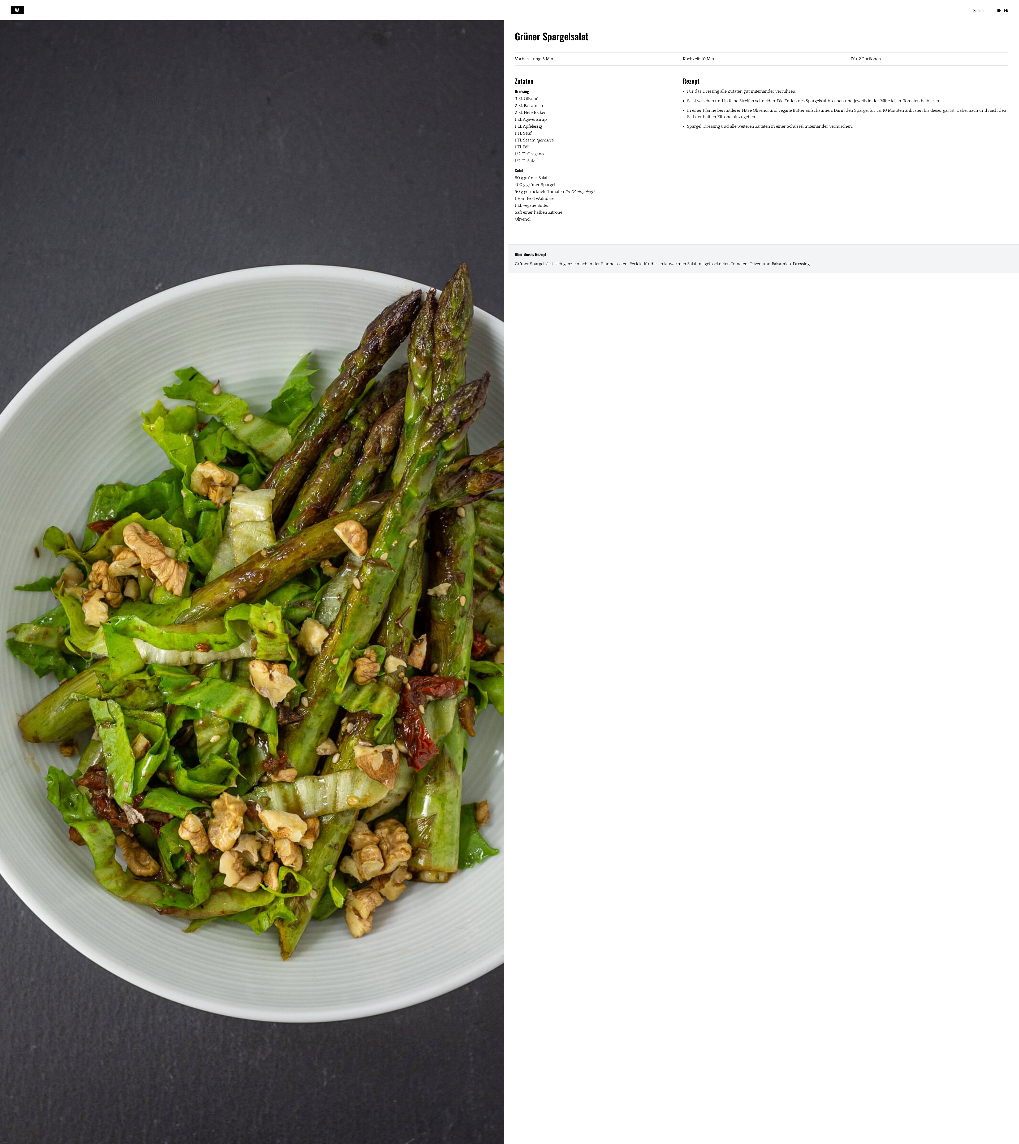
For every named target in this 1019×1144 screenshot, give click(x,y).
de (999, 10)
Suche (978, 10)
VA (17, 10)
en (1006, 10)
